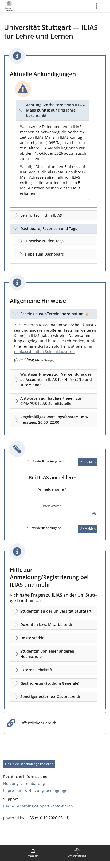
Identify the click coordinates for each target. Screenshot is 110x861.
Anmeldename (52, 489)
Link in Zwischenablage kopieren (29, 763)
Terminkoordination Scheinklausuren (54, 349)
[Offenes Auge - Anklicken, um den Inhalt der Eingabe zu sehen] (94, 514)
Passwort (52, 506)
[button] (52, 110)
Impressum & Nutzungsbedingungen (36, 790)
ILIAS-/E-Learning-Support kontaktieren (38, 805)
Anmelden (88, 462)
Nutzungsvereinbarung (24, 783)
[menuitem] (33, 853)
